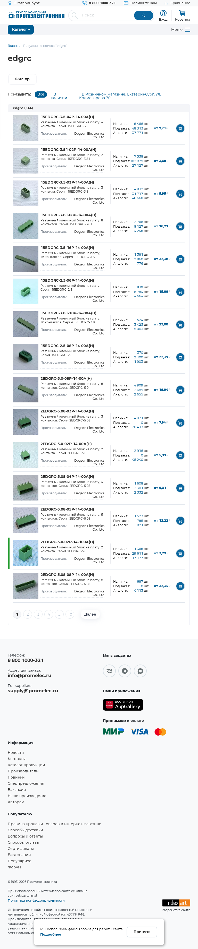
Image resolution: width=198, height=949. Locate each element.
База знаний (19, 855)
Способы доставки (25, 830)
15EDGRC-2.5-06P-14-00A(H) (67, 280)
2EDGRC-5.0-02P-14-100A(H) (67, 542)
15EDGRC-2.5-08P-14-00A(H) (67, 346)
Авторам (16, 802)
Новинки (16, 777)
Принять (142, 932)
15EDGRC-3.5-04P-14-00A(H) (67, 117)
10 (70, 614)
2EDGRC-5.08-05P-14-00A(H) (67, 509)
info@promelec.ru (29, 676)
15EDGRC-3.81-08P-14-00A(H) (68, 215)
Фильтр (22, 79)
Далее (90, 614)
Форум (14, 867)
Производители (23, 771)
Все (40, 94)
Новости (16, 753)
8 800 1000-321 (25, 660)
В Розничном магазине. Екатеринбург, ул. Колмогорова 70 (120, 96)
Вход (163, 19)
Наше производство (27, 796)
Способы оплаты (23, 842)
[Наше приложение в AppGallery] (123, 705)
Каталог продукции (26, 765)
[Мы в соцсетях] (109, 671)
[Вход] (163, 13)
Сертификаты (21, 849)
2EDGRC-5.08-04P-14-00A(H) (67, 477)
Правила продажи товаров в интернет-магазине (54, 824)
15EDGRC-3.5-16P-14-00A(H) (67, 248)
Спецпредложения (26, 784)
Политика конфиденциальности (36, 900)
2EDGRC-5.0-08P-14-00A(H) (66, 379)
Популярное (19, 861)
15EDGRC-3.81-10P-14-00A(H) (68, 313)
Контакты (17, 759)
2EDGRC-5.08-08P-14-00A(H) (67, 575)
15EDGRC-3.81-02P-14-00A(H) (68, 150)
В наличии (59, 96)
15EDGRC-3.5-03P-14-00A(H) (67, 182)
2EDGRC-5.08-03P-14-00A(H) (67, 411)
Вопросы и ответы (25, 836)
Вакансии (17, 790)
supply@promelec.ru (33, 691)
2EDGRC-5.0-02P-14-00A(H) (66, 444)
